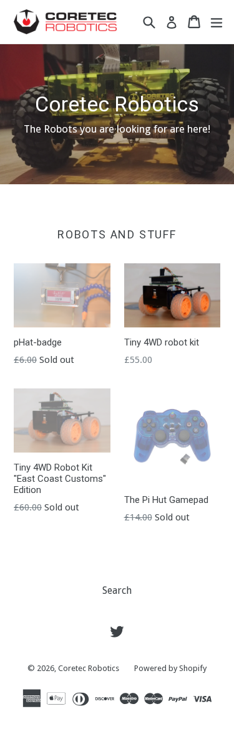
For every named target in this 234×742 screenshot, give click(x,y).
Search (117, 590)
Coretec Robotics (88, 668)
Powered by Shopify (170, 668)
